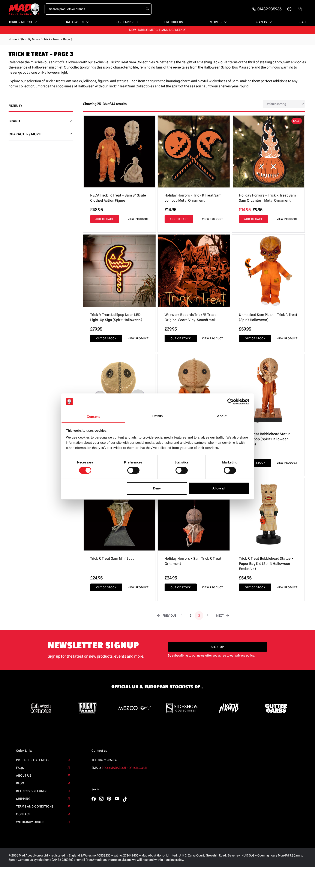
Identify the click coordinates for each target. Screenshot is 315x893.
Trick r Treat (52, 39)
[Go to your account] (289, 9)
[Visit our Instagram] (101, 799)
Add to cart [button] (104, 219)
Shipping (23, 798)
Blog (20, 783)
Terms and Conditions (35, 806)
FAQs (20, 768)
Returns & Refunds (31, 791)
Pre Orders (173, 22)
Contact (23, 814)
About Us (23, 775)
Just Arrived (127, 22)
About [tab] (221, 416)
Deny (157, 488)
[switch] (133, 470)
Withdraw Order (30, 822)
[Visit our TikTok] (124, 799)
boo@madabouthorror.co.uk (124, 768)
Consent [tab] (93, 416)
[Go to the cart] (299, 9)
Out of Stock (106, 338)
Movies (216, 22)
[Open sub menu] (35, 22)
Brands (261, 22)
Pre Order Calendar (33, 760)
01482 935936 (107, 760)
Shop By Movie (30, 39)
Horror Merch (20, 22)
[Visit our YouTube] (117, 799)
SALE (303, 22)
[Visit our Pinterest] (109, 799)
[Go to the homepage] (24, 9)
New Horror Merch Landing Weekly (157, 29)
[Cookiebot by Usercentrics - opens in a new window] (230, 401)
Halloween (74, 22)
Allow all (218, 488)
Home (13, 39)
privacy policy (244, 655)
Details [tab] (157, 416)
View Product (138, 219)
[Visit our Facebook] (94, 799)
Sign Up (217, 647)
